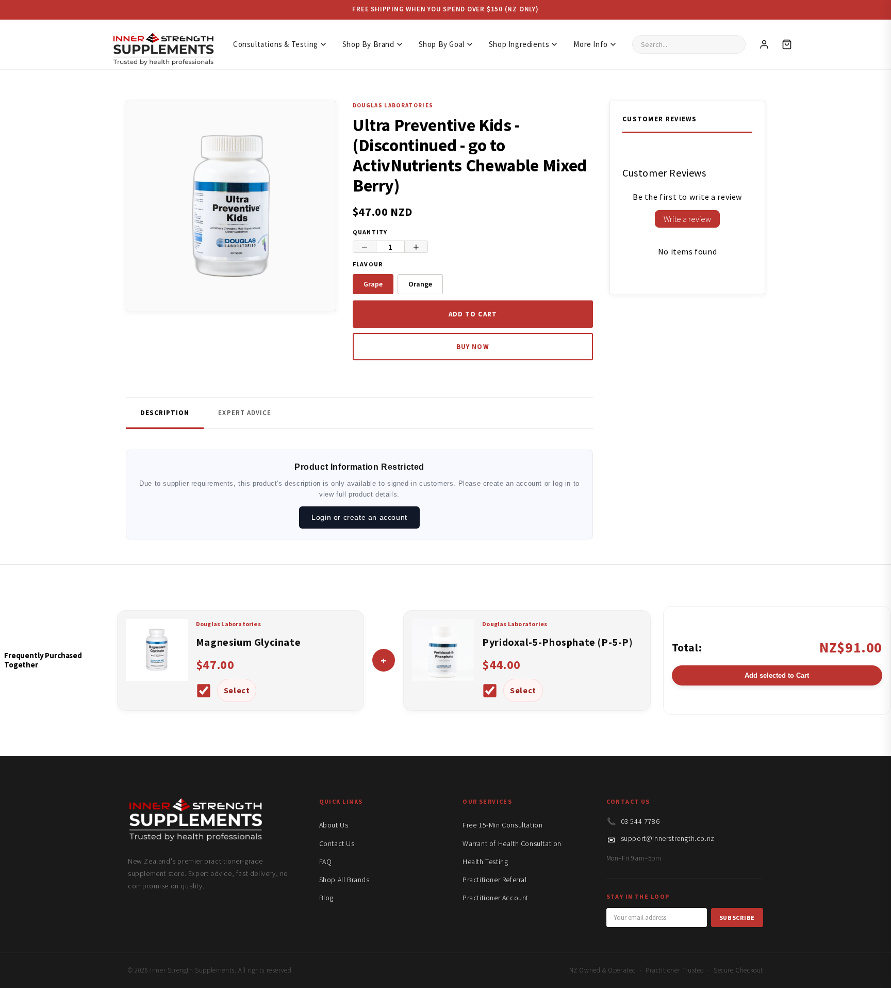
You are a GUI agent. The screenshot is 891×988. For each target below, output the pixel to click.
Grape (373, 284)
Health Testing (485, 861)
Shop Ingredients (519, 44)
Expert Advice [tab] (244, 412)
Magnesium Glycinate (248, 641)
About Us (334, 825)
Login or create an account (359, 517)
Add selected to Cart (777, 675)
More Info (590, 44)
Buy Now (472, 346)
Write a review (687, 219)
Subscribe (737, 917)
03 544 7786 (640, 821)
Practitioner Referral (495, 879)
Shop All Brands (344, 879)
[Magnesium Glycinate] (157, 678)
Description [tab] (164, 412)
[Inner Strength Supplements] (163, 44)
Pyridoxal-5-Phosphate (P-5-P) (557, 641)
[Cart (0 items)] (787, 44)
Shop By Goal (442, 44)
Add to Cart (473, 314)
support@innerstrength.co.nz (668, 838)
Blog (326, 897)
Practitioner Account (496, 897)
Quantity (370, 232)
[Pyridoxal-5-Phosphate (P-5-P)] (443, 678)
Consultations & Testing (275, 44)
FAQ (325, 861)
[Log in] (764, 44)
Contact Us (337, 843)
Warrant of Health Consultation (512, 843)
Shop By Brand (368, 44)
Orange (420, 284)
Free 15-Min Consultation (502, 825)
